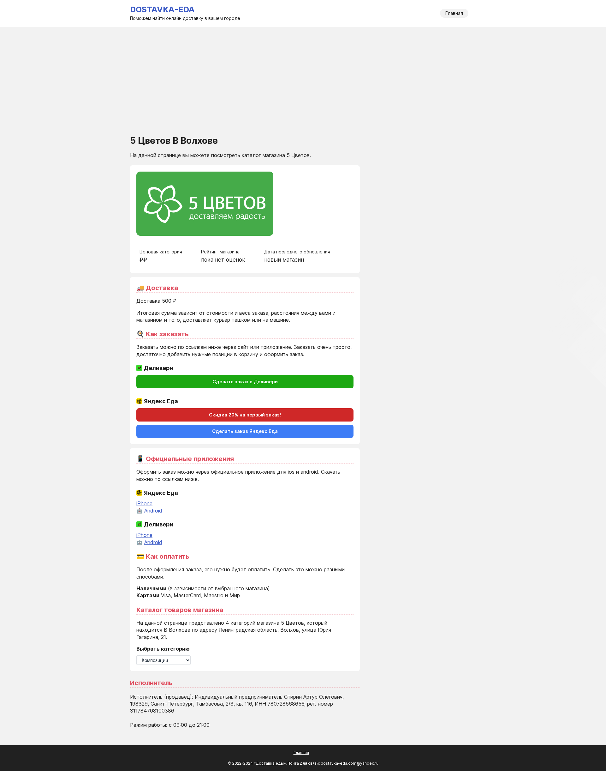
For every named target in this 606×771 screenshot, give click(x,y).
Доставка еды (270, 763)
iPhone (144, 503)
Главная (454, 13)
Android (153, 510)
